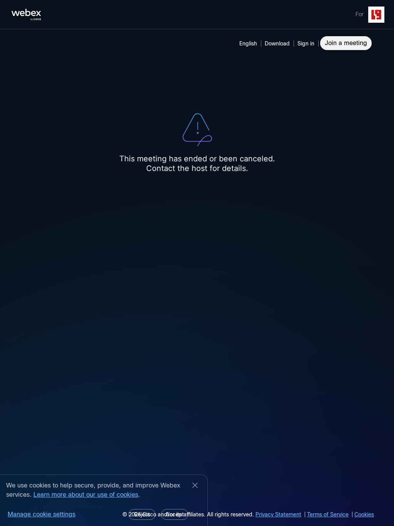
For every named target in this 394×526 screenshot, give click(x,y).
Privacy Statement (278, 514)
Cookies (364, 514)
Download (277, 43)
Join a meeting (346, 43)
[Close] (195, 486)
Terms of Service (328, 514)
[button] (307, 43)
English (248, 43)
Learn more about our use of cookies (85, 494)
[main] (197, 277)
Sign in (305, 43)
